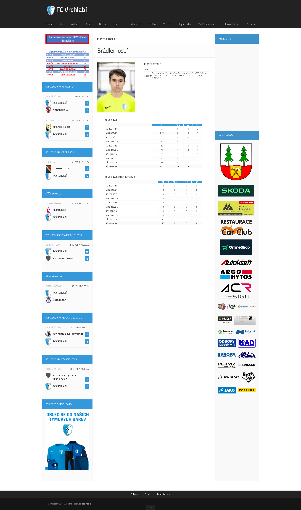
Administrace (163, 494)
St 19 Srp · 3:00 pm (80, 120)
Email (147, 494)
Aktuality (76, 24)
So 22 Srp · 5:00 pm (80, 162)
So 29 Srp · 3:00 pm (80, 286)
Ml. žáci (167, 24)
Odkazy (135, 494)
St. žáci (152, 24)
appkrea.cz (86, 503)
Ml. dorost (136, 24)
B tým (102, 24)
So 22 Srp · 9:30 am (80, 327)
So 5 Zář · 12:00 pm (80, 203)
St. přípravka (184, 24)
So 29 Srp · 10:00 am (79, 244)
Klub (62, 24)
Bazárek (250, 24)
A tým (89, 24)
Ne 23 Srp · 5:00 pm (80, 96)
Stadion (49, 24)
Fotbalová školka (230, 24)
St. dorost (118, 24)
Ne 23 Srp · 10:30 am (79, 369)
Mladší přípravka (206, 24)
